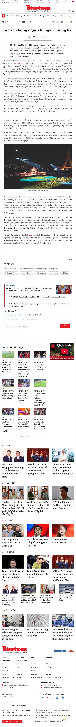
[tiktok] (52, 697)
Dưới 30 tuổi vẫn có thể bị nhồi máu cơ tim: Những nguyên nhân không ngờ (62, 634)
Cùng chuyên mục (13, 347)
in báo (62, 22)
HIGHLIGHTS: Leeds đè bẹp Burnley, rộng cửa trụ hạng (8, 394)
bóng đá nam (31, 235)
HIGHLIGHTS (27, 22)
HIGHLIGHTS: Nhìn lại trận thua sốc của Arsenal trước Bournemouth (40, 424)
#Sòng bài (53, 268)
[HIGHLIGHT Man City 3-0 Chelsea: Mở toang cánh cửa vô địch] (24, 411)
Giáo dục (4, 674)
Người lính (71, 16)
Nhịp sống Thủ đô (36, 677)
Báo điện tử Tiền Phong (38, 8)
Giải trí (8, 520)
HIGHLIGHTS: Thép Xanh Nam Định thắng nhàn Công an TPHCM (24, 397)
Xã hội (9, 16)
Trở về (4, 74)
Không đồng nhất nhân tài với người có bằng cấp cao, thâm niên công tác (62, 469)
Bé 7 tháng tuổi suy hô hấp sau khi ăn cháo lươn (37, 632)
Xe (17, 671)
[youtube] (73, 1)
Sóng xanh (21, 16)
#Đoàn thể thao (11, 273)
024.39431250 (8, 687)
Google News (71, 22)
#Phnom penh (27, 268)
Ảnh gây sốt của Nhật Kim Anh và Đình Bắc (11, 542)
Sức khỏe (35, 16)
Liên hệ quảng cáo (47, 682)
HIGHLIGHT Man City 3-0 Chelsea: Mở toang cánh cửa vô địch (24, 424)
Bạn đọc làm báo (13, 722)
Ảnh (32, 657)
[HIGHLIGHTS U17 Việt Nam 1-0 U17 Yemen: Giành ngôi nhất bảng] (40, 354)
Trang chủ (3, 15)
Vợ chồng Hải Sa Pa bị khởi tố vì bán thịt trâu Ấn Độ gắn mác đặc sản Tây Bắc (38, 506)
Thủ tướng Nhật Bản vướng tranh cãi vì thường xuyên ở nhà (46, 598)
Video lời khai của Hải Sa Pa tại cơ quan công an (62, 505)
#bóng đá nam (27, 273)
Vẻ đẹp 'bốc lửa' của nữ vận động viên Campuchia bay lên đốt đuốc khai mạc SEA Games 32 (39, 305)
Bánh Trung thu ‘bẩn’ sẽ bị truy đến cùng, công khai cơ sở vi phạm (12, 634)
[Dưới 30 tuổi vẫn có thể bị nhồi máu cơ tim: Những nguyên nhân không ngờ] (63, 620)
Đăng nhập (8, 315)
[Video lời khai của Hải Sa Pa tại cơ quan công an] (63, 493)
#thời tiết (65, 273)
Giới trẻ (49, 16)
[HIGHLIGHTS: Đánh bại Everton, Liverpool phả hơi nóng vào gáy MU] (8, 411)
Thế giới (42, 16)
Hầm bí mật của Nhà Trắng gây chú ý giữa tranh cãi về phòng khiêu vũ (28, 598)
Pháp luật (56, 16)
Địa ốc (29, 16)
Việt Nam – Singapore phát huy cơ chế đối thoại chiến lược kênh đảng (13, 470)
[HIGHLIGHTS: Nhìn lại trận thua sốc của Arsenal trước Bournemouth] (40, 411)
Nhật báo (20, 657)
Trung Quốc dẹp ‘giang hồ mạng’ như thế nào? (38, 573)
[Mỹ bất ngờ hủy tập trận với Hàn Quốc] (66, 589)
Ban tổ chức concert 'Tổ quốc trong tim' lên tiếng (38, 542)
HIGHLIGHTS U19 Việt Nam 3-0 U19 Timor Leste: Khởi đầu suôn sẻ (8, 367)
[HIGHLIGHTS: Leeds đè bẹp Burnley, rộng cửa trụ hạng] (8, 383)
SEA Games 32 (19, 63)
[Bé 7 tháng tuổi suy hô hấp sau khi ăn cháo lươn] (38, 620)
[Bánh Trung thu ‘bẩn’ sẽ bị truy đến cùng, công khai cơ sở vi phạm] (13, 620)
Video (4, 657)
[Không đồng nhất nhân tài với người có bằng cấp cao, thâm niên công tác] (63, 455)
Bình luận (4, 68)
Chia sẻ (4, 57)
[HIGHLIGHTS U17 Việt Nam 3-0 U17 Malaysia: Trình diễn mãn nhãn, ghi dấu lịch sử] (40, 383)
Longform (6, 660)
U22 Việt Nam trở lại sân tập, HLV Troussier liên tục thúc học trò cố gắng (38, 298)
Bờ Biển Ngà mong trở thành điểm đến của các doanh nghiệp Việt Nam (37, 469)
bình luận (66, 22)
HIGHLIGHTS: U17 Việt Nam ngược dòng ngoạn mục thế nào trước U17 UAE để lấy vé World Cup (24, 369)
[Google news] (63, 697)
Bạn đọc (49, 674)
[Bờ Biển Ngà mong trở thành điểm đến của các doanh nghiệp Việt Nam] (38, 455)
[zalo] (57, 697)
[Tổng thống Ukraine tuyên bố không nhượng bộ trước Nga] (13, 562)
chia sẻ (53, 22)
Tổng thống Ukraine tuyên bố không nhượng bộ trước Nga (13, 575)
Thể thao (63, 16)
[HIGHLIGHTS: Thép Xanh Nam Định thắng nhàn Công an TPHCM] (24, 383)
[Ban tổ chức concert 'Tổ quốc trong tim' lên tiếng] (38, 530)
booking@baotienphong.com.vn (52, 687)
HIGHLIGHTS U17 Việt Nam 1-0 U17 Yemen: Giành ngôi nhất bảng (40, 367)
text (57, 22)
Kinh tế (14, 16)
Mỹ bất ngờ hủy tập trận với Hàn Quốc (65, 597)
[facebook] (69, 1)
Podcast (49, 657)
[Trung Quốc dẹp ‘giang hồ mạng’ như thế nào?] (38, 562)
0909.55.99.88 (47, 685)
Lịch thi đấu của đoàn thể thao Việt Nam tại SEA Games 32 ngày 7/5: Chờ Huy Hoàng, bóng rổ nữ (29, 289)
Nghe (4, 52)
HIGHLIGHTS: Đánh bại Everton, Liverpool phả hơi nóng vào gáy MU (8, 425)
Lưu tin (4, 63)
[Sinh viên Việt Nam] (60, 651)
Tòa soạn (5, 682)
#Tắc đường (41, 268)
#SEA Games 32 (11, 268)
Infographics (22, 660)
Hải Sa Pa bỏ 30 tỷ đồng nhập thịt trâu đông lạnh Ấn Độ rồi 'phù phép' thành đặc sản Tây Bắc (13, 508)
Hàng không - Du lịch (8, 677)
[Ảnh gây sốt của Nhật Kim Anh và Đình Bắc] (13, 530)
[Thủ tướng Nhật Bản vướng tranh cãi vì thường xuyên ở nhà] (47, 589)
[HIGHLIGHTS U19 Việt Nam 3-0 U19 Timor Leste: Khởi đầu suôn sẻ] (8, 354)
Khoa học (20, 674)
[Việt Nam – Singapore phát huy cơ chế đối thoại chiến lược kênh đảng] (13, 455)
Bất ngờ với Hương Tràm (59, 541)
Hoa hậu (34, 674)
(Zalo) (55, 685)
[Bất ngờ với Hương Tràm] (63, 530)
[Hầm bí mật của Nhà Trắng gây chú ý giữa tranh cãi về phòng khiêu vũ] (29, 589)
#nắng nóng (53, 273)
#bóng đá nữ (41, 273)
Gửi (65, 326)
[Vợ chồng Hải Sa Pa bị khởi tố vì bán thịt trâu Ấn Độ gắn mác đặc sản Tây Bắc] (38, 493)
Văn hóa (34, 671)
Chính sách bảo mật (19, 705)
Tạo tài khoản (21, 315)
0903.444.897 (8, 697)
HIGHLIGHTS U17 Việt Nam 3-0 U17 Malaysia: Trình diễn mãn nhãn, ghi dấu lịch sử (40, 398)
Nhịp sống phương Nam (53, 677)
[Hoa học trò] (71, 651)
